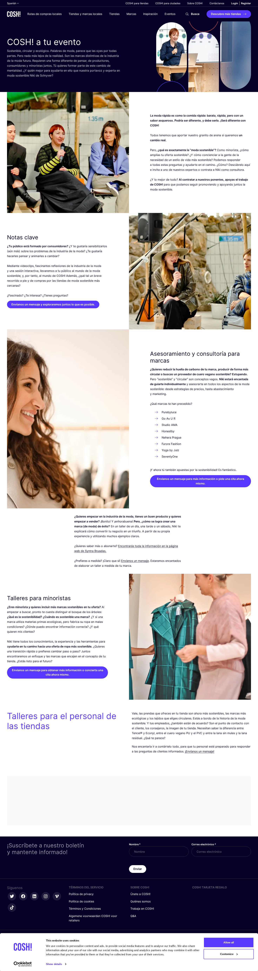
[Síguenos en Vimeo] (57, 896)
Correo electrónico (203, 844)
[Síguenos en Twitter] (12, 896)
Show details (54, 964)
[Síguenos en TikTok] (12, 907)
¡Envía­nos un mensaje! (199, 751)
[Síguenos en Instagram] (45, 896)
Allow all (228, 942)
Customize (226, 953)
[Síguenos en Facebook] (23, 896)
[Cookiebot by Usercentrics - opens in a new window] (22, 964)
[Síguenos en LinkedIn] (34, 896)
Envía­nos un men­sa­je (135, 561)
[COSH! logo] (13, 14)
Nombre (135, 844)
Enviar (137, 869)
